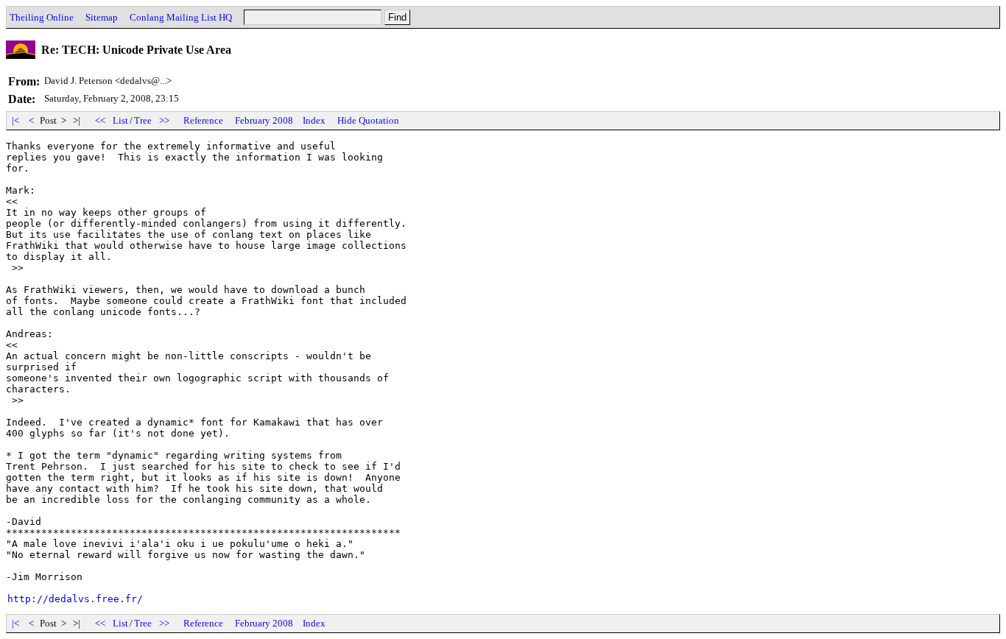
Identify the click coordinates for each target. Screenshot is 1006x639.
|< (15, 120)
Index (314, 120)
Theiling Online (42, 17)
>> (164, 120)
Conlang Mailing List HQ (181, 17)
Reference (203, 120)
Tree (143, 120)
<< (100, 120)
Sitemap (101, 17)
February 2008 (264, 120)
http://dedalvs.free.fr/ (75, 598)
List (120, 120)
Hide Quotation (368, 120)
